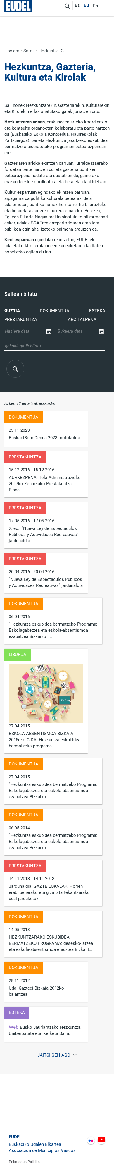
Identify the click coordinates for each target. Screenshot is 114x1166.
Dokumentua (54, 310)
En (95, 5)
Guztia (12, 310)
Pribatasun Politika (24, 1162)
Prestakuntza (20, 319)
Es (77, 5)
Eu (86, 5)
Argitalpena (82, 319)
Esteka (97, 310)
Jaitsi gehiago (54, 1055)
